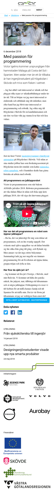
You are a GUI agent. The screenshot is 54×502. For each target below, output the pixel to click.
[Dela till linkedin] (21, 312)
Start (6, 15)
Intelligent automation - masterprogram (26, 300)
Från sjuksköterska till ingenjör (27, 335)
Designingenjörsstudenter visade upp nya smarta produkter (27, 354)
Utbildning (15, 15)
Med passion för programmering (34, 15)
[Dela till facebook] (14, 312)
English (26, 10)
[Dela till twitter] (7, 312)
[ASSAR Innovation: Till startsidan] (27, 3)
